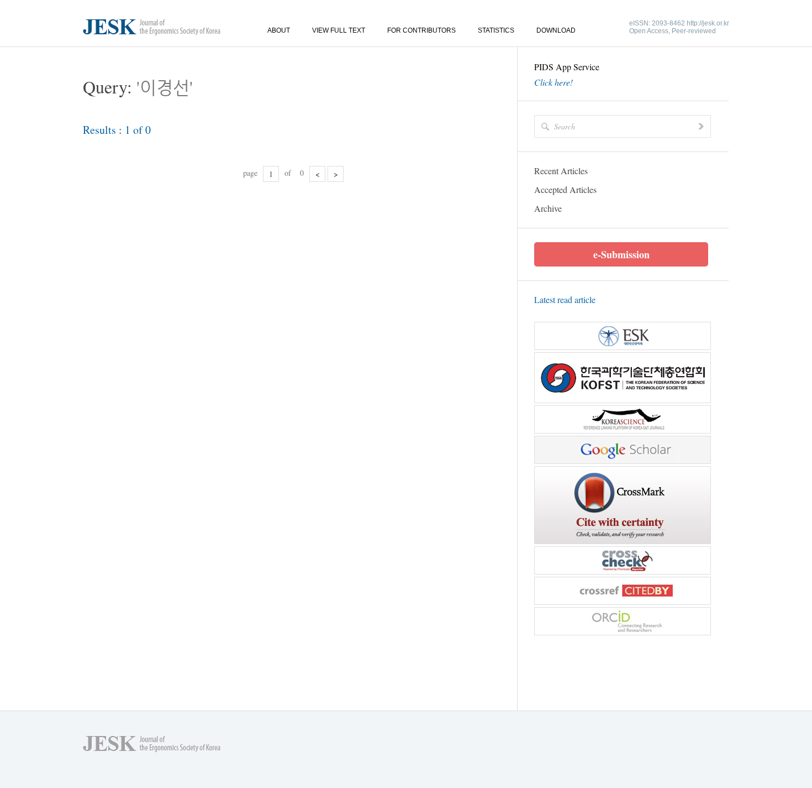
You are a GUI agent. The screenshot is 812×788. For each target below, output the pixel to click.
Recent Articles (561, 170)
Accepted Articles (565, 189)
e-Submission (621, 254)
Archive (548, 208)
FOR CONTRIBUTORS (421, 30)
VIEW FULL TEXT (338, 30)
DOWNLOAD (556, 30)
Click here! (553, 82)
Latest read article (564, 299)
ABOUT (278, 30)
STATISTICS (496, 30)
